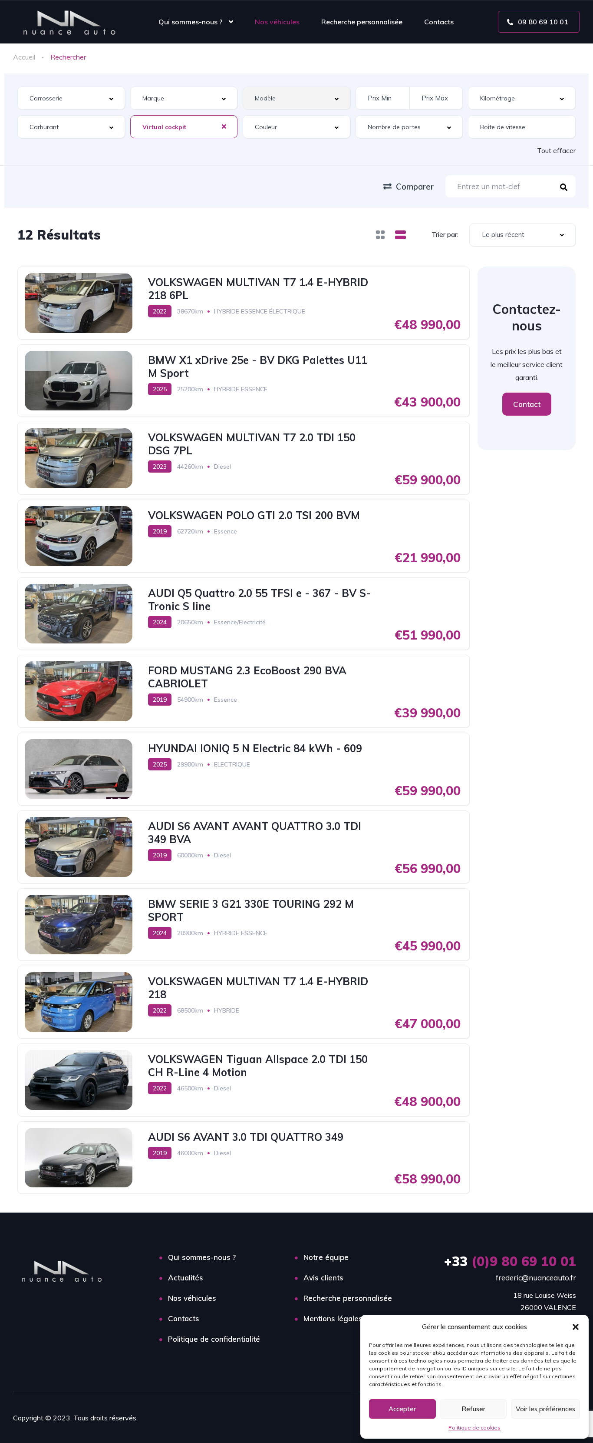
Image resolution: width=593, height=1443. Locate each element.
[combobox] (71, 98)
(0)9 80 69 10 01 (510, 1261)
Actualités (185, 1277)
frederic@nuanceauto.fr (536, 1277)
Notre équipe (326, 1257)
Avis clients (323, 1277)
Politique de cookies (474, 1427)
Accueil (24, 57)
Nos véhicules (277, 21)
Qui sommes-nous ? (190, 21)
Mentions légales (332, 1318)
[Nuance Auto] (70, 21)
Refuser (473, 1409)
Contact (526, 404)
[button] (575, 1327)
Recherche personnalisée (361, 21)
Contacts (439, 21)
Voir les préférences (545, 1409)
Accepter (402, 1409)
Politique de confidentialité (214, 1338)
